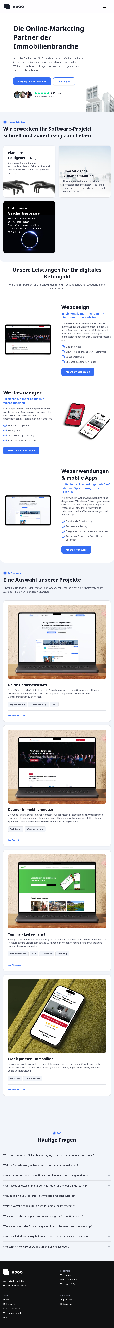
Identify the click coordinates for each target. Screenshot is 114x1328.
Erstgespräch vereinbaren (32, 81)
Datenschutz (67, 1304)
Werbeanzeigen (68, 1279)
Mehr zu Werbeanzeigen (21, 450)
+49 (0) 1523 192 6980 (14, 1285)
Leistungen (64, 81)
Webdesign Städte (12, 1312)
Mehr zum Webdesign (78, 371)
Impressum (66, 1299)
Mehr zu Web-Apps (76, 549)
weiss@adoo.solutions (14, 1281)
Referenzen (9, 1304)
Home (6, 1299)
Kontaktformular (12, 1308)
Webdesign (66, 1275)
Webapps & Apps (69, 1283)
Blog (5, 1317)
